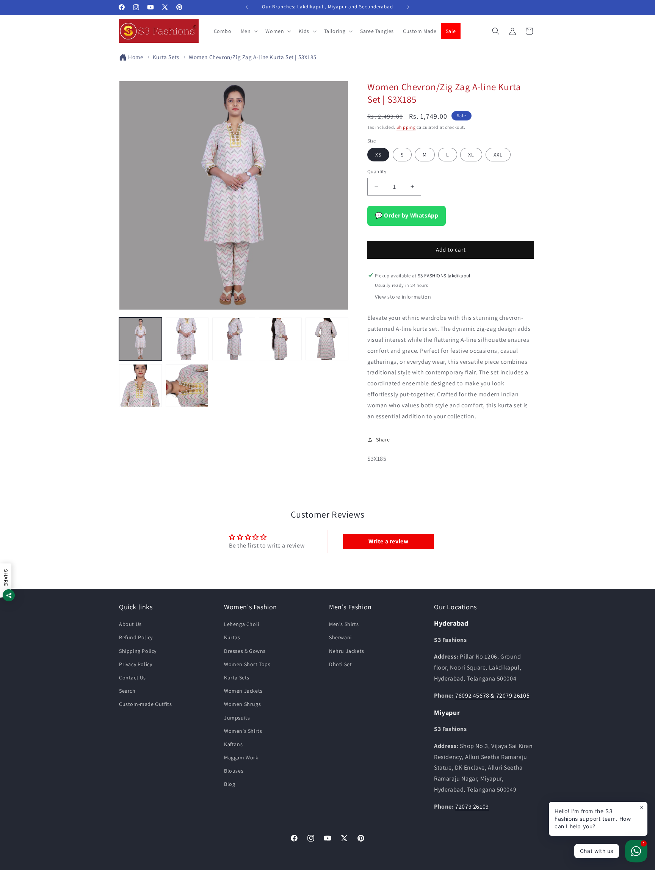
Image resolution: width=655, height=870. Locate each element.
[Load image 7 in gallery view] (187, 385)
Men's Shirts (344, 624)
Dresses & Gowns (245, 651)
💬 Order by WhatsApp (406, 215)
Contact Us (132, 677)
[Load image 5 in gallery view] (327, 339)
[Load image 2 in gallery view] (187, 339)
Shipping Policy (138, 651)
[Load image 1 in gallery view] (140, 339)
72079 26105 (513, 695)
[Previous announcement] (246, 7)
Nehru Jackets (346, 651)
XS (378, 154)
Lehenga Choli (241, 624)
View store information (403, 296)
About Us (130, 624)
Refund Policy (136, 637)
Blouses (233, 771)
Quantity (376, 171)
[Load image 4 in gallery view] (280, 339)
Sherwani (340, 637)
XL (471, 154)
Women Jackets (243, 691)
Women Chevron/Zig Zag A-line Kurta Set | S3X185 (252, 57)
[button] (248, 31)
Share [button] (383, 439)
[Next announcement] (408, 7)
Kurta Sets (166, 57)
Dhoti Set (340, 664)
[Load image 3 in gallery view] (233, 339)
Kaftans (233, 744)
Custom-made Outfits (145, 704)
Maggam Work (241, 757)
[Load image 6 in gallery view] (140, 385)
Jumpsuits (237, 717)
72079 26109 (472, 807)
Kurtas (232, 637)
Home (135, 57)
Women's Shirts (243, 731)
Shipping (406, 127)
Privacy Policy (135, 664)
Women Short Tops (247, 664)
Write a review (388, 541)
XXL (498, 154)
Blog (229, 784)
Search (127, 691)
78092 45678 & (475, 695)
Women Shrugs (242, 704)
